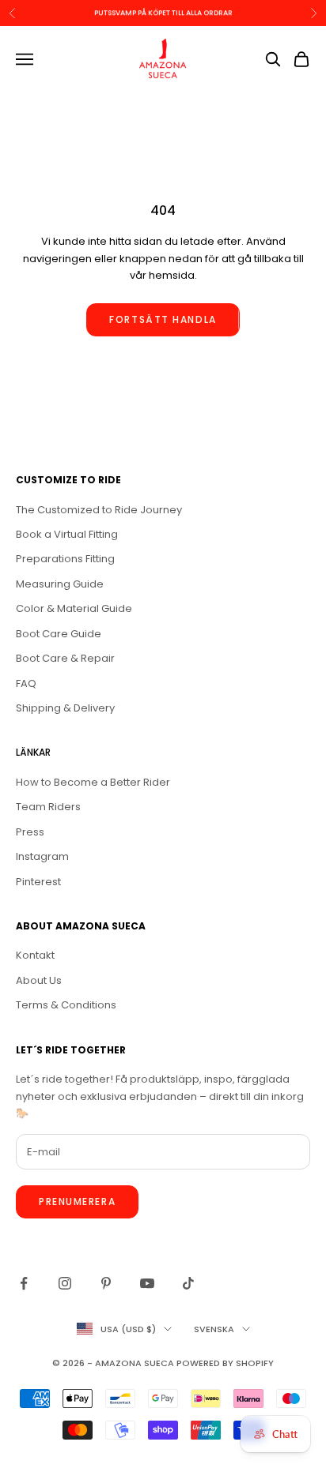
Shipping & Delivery (65, 707)
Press (30, 831)
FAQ (26, 683)
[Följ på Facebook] (24, 1283)
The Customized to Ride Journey (99, 509)
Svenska (214, 1329)
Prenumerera (77, 1201)
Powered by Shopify (225, 1363)
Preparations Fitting (65, 558)
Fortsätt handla (162, 319)
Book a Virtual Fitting (67, 534)
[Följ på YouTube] (147, 1283)
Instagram (42, 856)
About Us (39, 980)
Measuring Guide (60, 583)
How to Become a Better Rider (93, 782)
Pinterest (38, 881)
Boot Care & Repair (65, 658)
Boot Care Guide (58, 633)
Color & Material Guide (74, 608)
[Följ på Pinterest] (106, 1283)
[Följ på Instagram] (65, 1283)
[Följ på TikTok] (188, 1283)
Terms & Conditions (66, 1004)
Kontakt (35, 955)
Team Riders (48, 806)
